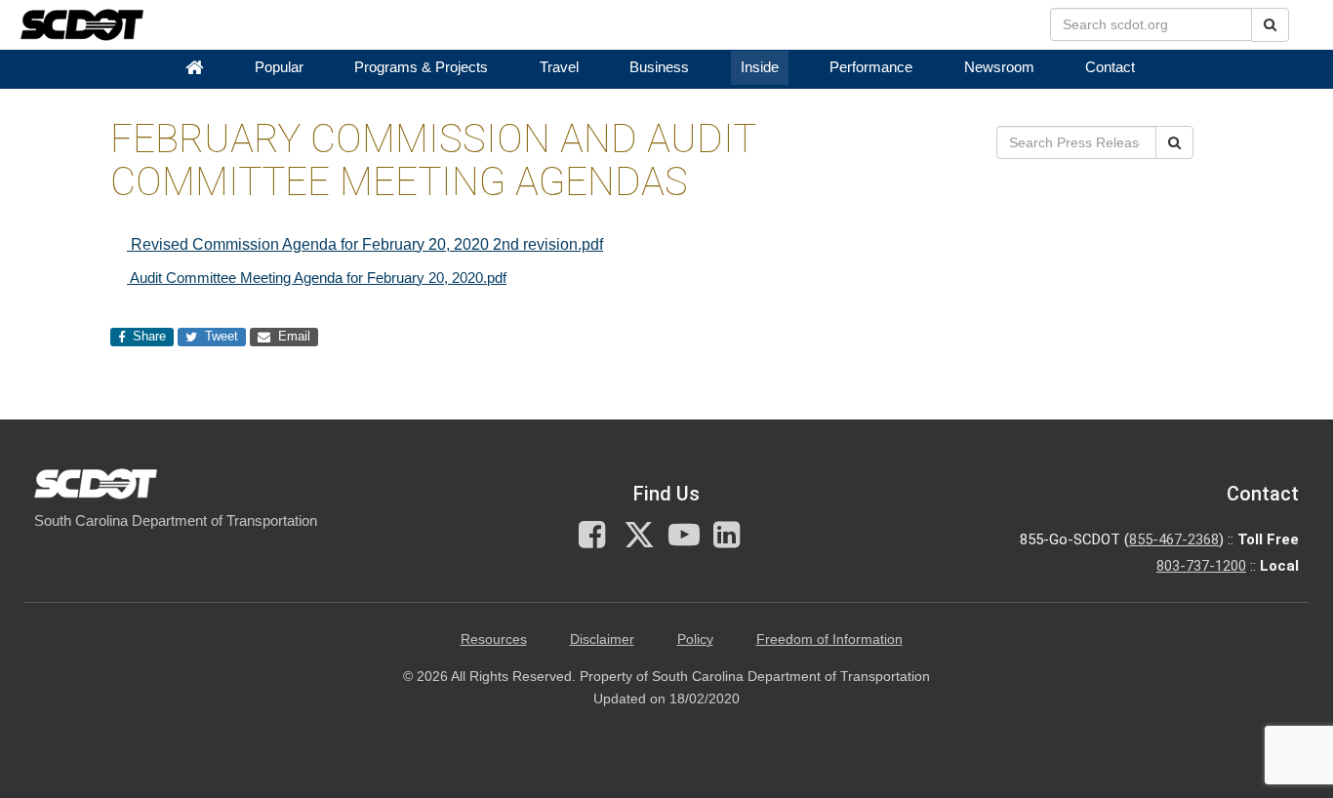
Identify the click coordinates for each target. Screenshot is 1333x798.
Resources (494, 639)
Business (659, 67)
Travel (559, 67)
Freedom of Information (829, 639)
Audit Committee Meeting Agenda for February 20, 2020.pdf (316, 277)
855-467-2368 (1174, 539)
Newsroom (999, 67)
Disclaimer (602, 639)
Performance (870, 67)
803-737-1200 (1201, 566)
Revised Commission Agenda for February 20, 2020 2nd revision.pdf (365, 244)
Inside (760, 67)
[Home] (194, 68)
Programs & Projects (421, 67)
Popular (279, 67)
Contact (1110, 67)
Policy (695, 639)
